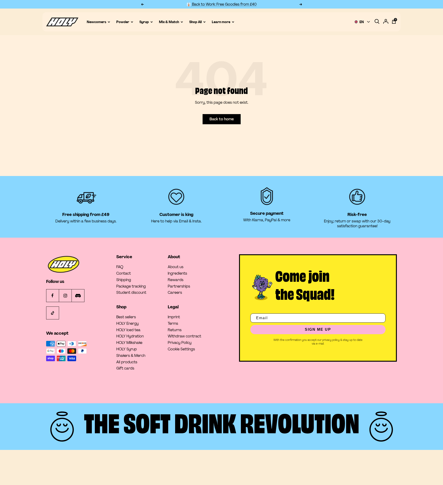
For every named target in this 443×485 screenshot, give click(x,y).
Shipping (123, 280)
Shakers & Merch (130, 355)
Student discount (131, 292)
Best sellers (126, 317)
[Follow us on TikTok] (52, 312)
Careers (175, 292)
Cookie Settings (181, 349)
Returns (175, 330)
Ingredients (177, 273)
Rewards (175, 280)
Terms (173, 323)
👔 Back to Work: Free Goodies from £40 (221, 4)
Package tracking (131, 286)
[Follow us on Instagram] (65, 295)
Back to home (222, 119)
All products (126, 362)
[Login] (385, 22)
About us (175, 267)
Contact (123, 273)
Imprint (174, 317)
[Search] (377, 22)
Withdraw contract (184, 336)
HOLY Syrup (126, 349)
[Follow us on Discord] (78, 295)
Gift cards (125, 368)
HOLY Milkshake (129, 342)
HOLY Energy (127, 323)
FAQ (119, 267)
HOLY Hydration (130, 336)
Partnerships (179, 286)
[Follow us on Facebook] (52, 295)
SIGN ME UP (318, 329)
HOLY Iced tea (128, 330)
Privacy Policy (180, 342)
